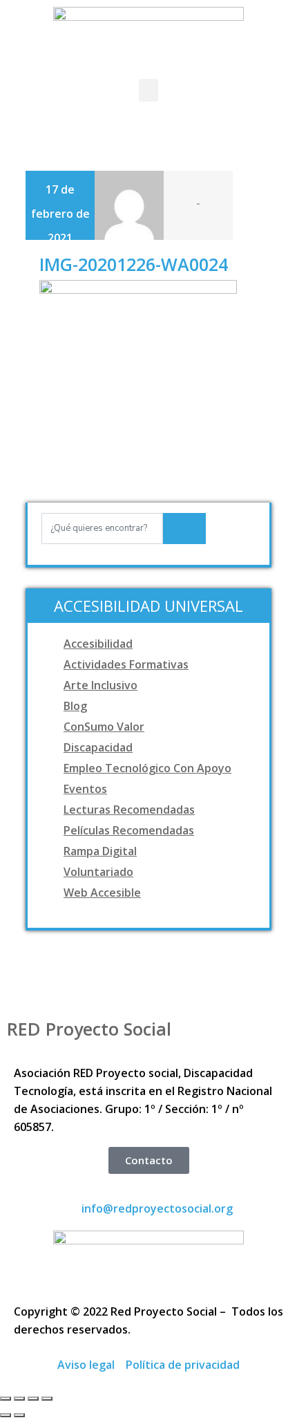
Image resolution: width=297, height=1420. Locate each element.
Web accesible (102, 892)
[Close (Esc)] (5, 1398)
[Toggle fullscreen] (33, 1398)
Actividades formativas (126, 664)
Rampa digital (100, 851)
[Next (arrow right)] (19, 1415)
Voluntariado (98, 872)
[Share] (19, 1398)
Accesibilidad (98, 644)
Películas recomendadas (129, 830)
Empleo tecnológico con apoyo (147, 768)
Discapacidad (98, 747)
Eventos (85, 789)
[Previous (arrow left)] (5, 1415)
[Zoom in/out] (46, 1398)
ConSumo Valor (104, 727)
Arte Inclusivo (100, 685)
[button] (148, 90)
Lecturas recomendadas (129, 809)
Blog (75, 706)
